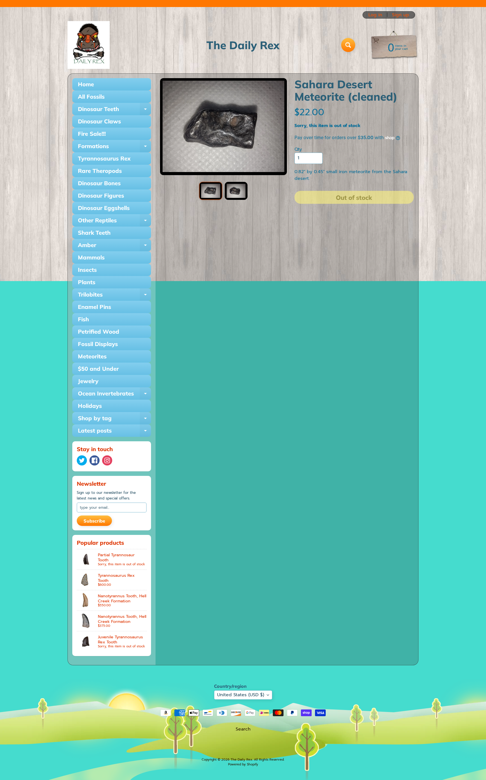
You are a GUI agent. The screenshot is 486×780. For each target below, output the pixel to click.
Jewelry (88, 381)
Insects (87, 269)
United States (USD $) (240, 694)
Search (243, 729)
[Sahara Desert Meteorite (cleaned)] (210, 191)
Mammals (91, 257)
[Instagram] (107, 460)
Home (86, 84)
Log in (375, 15)
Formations (114, 147)
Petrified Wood (98, 331)
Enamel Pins (94, 306)
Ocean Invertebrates (114, 395)
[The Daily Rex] (89, 45)
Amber (114, 246)
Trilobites (114, 296)
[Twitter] (82, 460)
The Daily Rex (241, 759)
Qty (298, 149)
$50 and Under (98, 368)
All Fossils (91, 96)
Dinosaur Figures (101, 195)
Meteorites (92, 356)
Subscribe (94, 521)
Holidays (90, 405)
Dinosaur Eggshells (104, 207)
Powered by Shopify (243, 764)
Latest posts (114, 432)
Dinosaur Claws (99, 121)
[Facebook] (94, 460)
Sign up (400, 15)
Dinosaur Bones (99, 183)
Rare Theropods (100, 170)
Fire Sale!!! (92, 133)
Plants (86, 282)
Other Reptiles (114, 222)
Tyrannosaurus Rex (104, 158)
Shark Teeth (94, 232)
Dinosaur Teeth (114, 110)
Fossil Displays (98, 343)
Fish (83, 319)
